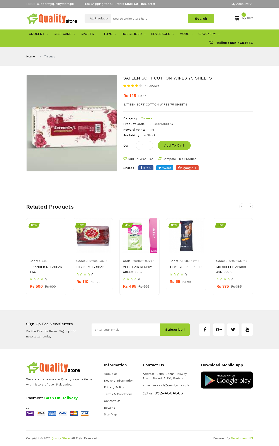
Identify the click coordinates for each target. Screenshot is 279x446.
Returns (109, 407)
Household (132, 34)
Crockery (207, 34)
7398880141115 (189, 261)
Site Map (110, 414)
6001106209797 (143, 261)
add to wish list (140, 159)
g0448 (43, 261)
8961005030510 (236, 261)
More (184, 34)
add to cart (174, 145)
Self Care (62, 34)
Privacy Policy (114, 387)
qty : (126, 145)
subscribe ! (175, 329)
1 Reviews (152, 86)
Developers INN (242, 438)
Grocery (36, 34)
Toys (107, 34)
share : (128, 167)
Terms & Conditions (118, 394)
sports (87, 34)
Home (30, 56)
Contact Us (112, 401)
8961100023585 (96, 261)
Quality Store (60, 438)
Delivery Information (119, 380)
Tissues (146, 118)
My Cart (247, 17)
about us (110, 373)
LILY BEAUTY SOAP (90, 267)
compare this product (179, 159)
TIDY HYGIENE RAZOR (186, 267)
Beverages (160, 34)
